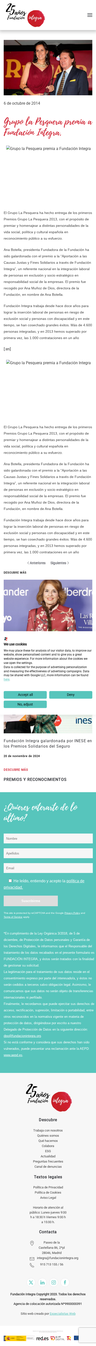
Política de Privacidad (48, 1187)
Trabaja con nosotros (48, 1130)
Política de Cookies (48, 1192)
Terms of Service (13, 917)
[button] (89, 15)
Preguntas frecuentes (48, 1161)
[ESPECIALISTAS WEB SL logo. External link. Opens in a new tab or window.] (6, 639)
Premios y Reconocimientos (35, 779)
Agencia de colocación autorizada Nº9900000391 (48, 1304)
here (6, 679)
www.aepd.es (13, 1055)
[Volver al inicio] (25, 15)
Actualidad (48, 1156)
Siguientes (58, 563)
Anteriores (38, 563)
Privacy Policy (72, 913)
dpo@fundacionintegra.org (22, 1036)
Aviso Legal (48, 1197)
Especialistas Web (63, 1313)
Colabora (48, 1146)
